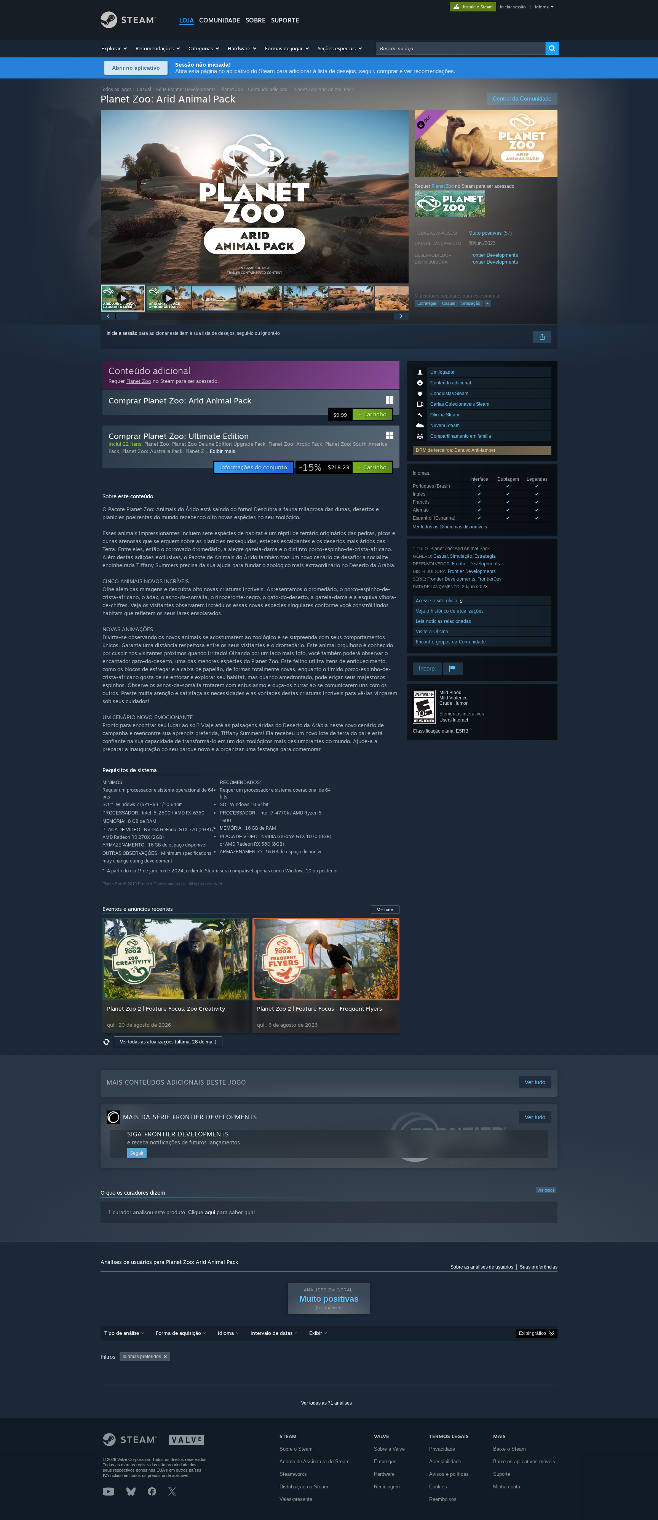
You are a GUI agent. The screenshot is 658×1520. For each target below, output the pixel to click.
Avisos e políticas (449, 1474)
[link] (323, 467)
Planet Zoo (231, 89)
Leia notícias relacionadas (443, 621)
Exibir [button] (315, 1333)
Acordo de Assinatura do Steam (314, 1461)
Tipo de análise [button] (121, 1333)
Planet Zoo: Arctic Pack (295, 444)
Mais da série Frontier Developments (190, 1117)
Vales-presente (295, 1499)
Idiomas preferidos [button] (142, 1356)
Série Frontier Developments (186, 89)
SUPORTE (285, 20)
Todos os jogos (116, 89)
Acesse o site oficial (438, 600)
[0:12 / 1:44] (255, 196)
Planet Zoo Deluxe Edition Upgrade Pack (218, 444)
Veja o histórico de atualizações (450, 611)
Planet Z (194, 451)
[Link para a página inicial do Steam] (128, 26)
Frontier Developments (493, 255)
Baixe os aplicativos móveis (524, 1461)
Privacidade (442, 1449)
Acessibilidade (445, 1461)
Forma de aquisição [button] (178, 1333)
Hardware (384, 1474)
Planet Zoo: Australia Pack (152, 451)
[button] (114, 48)
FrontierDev (489, 579)
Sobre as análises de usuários (481, 1267)
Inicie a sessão (122, 333)
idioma (542, 7)
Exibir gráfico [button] (532, 1333)
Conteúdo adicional (268, 89)
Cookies (438, 1487)
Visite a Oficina (432, 631)
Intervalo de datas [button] (271, 1333)
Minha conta (506, 1487)
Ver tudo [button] (385, 909)
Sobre (256, 20)
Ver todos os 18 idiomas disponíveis (450, 527)
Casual (144, 89)
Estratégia (426, 303)
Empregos (385, 1461)
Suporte (501, 1474)
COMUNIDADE (219, 20)
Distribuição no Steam (303, 1487)
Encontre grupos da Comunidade (451, 642)
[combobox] (461, 48)
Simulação (470, 303)
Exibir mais (222, 451)
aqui (210, 1212)
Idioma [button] (226, 1333)
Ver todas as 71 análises (326, 1403)
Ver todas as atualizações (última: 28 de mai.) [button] (168, 1042)
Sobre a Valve (389, 1449)
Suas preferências (538, 1267)
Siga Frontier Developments (178, 1134)
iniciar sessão (513, 7)
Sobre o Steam (296, 1449)
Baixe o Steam (509, 1449)
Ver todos (546, 1190)
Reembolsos (443, 1499)
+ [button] (487, 303)
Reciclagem (387, 1487)
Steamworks (293, 1474)
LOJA (186, 20)
